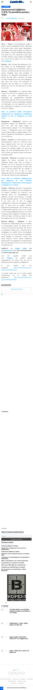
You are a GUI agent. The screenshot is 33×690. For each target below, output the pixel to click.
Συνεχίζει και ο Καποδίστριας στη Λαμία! (13, 567)
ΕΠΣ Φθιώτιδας (12, 681)
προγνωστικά (8, 250)
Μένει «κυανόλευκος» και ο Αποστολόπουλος (14, 560)
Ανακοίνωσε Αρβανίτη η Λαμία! (10, 551)
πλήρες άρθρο (21, 248)
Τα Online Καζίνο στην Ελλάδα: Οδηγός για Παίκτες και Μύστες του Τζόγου (19, 611)
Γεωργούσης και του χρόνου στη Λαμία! (12, 563)
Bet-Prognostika (12, 18)
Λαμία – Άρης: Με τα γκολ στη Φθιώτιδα (19, 651)
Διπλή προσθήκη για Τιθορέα (9, 546)
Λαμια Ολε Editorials (5, 679)
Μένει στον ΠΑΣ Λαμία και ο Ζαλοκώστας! (13, 565)
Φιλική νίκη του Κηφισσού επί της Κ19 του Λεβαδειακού (13, 548)
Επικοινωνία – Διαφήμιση (17, 683)
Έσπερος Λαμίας (22, 681)
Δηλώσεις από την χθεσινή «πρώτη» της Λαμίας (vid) (15, 554)
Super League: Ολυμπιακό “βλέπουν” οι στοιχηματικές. (18, 637)
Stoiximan (8, 61)
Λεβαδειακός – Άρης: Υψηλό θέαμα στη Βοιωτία (18, 624)
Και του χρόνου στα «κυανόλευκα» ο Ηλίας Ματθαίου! (13, 569)
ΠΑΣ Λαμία (30, 679)
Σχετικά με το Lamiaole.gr (19, 679)
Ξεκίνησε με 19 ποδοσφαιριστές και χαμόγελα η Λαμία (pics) (15, 557)
